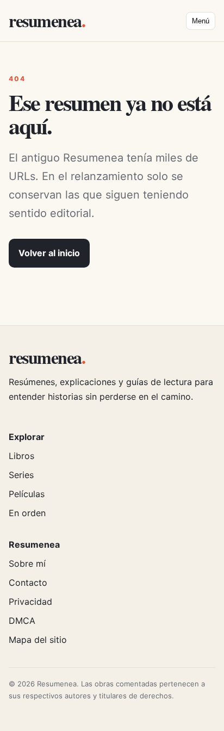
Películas (27, 493)
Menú (200, 21)
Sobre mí (27, 563)
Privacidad (30, 601)
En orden (27, 512)
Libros (21, 455)
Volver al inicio (49, 252)
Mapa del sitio (38, 639)
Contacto (28, 582)
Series (21, 474)
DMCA (22, 620)
